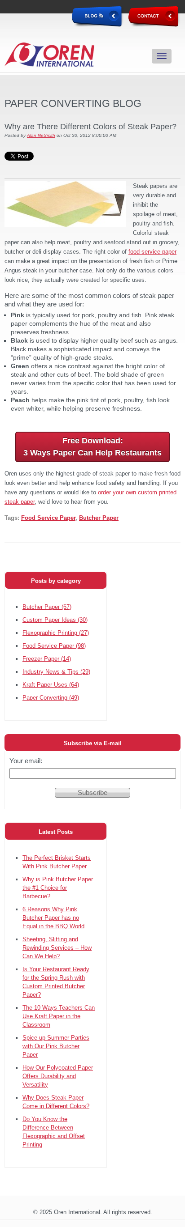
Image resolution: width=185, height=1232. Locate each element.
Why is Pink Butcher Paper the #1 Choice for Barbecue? (57, 888)
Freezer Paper (46, 658)
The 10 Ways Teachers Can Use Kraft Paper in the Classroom (58, 1016)
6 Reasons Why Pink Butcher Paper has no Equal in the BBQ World (53, 918)
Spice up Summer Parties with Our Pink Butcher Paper (55, 1046)
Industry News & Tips (56, 671)
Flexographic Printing (55, 632)
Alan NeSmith (41, 135)
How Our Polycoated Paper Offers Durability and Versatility (57, 1076)
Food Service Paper (48, 517)
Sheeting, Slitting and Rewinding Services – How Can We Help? (57, 948)
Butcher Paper (99, 517)
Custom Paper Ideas (55, 619)
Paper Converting (50, 697)
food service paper (152, 251)
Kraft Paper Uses (50, 684)
